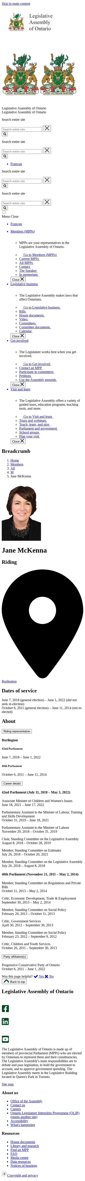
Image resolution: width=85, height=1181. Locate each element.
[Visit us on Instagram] (4, 1003)
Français (16, 164)
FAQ (13, 1154)
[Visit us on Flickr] (4, 1033)
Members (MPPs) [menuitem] (22, 231)
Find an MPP (19, 1150)
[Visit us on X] (4, 1016)
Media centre (19, 1158)
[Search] (5, 134)
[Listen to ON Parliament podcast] (4, 1030)
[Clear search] (47, 128)
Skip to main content (16, 3)
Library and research (24, 1146)
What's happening (22, 1125)
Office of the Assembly (26, 1101)
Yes (41, 976)
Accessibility (19, 1121)
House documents (22, 1142)
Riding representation (16, 731)
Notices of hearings (23, 1165)
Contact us (17, 1105)
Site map (8, 1084)
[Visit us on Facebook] (5, 1011)
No (51, 976)
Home (14, 460)
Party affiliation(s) (14, 956)
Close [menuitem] (16, 279)
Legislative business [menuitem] (24, 284)
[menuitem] (39, 255)
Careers (15, 1109)
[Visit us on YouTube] (5, 1042)
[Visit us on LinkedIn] (5, 1024)
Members (16, 464)
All (12, 468)
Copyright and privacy (22, 1175)
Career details (12, 783)
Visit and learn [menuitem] (20, 389)
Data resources (20, 1161)
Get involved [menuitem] (19, 340)
